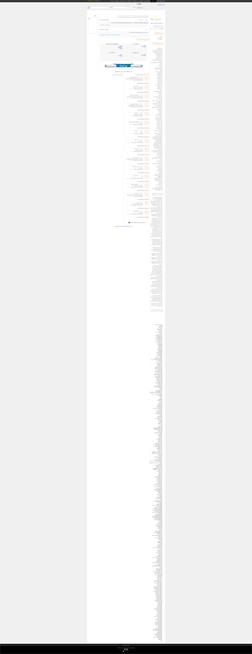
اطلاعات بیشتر (127, 50)
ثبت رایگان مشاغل (135, 1)
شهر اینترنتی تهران (126, 645)
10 (144, 222)
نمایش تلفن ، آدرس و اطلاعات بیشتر (143, 83)
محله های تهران (153, 1)
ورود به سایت (117, 1)
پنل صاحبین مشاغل (123, 1)
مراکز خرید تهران (147, 1)
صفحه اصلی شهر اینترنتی (160, 1)
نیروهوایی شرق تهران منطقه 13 (137, 115)
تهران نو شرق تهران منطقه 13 (138, 151)
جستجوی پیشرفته (140, 7)
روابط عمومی (129, 1)
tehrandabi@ (155, 16)
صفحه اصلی (162, 11)
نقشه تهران (141, 1)
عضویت (112, 1)
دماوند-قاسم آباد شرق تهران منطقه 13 (136, 97)
